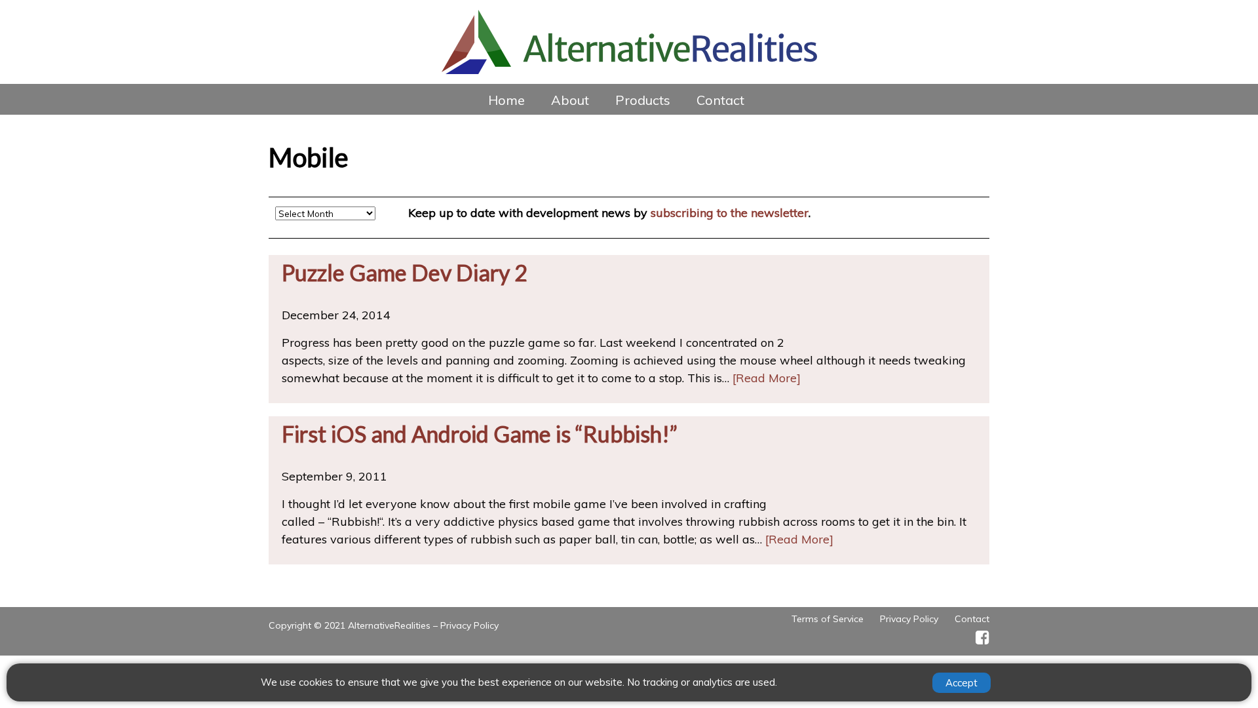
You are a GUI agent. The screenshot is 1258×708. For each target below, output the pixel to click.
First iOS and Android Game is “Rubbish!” (479, 433)
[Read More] (767, 377)
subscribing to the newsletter (730, 212)
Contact (720, 100)
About (570, 100)
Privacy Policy (469, 625)
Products (642, 100)
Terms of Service (827, 619)
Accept (961, 683)
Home (506, 100)
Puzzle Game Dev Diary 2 (404, 272)
